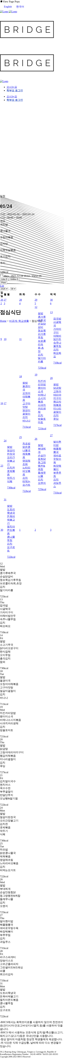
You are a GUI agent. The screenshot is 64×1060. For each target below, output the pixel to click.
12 (36, 307)
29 (36, 299)
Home (3, 321)
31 (5, 499)
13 (51, 312)
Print (3, 282)
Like (4, 279)
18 (20, 376)
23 (1, 465)
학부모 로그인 (15, 90)
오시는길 (12, 87)
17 (5, 403)
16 (1, 403)
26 (1, 299)
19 (36, 374)
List (2, 285)
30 (51, 299)
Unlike (14, 279)
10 (5, 339)
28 (20, 299)
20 (51, 378)
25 (20, 437)
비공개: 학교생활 (19, 321)
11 (20, 339)
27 (5, 299)
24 (5, 440)
